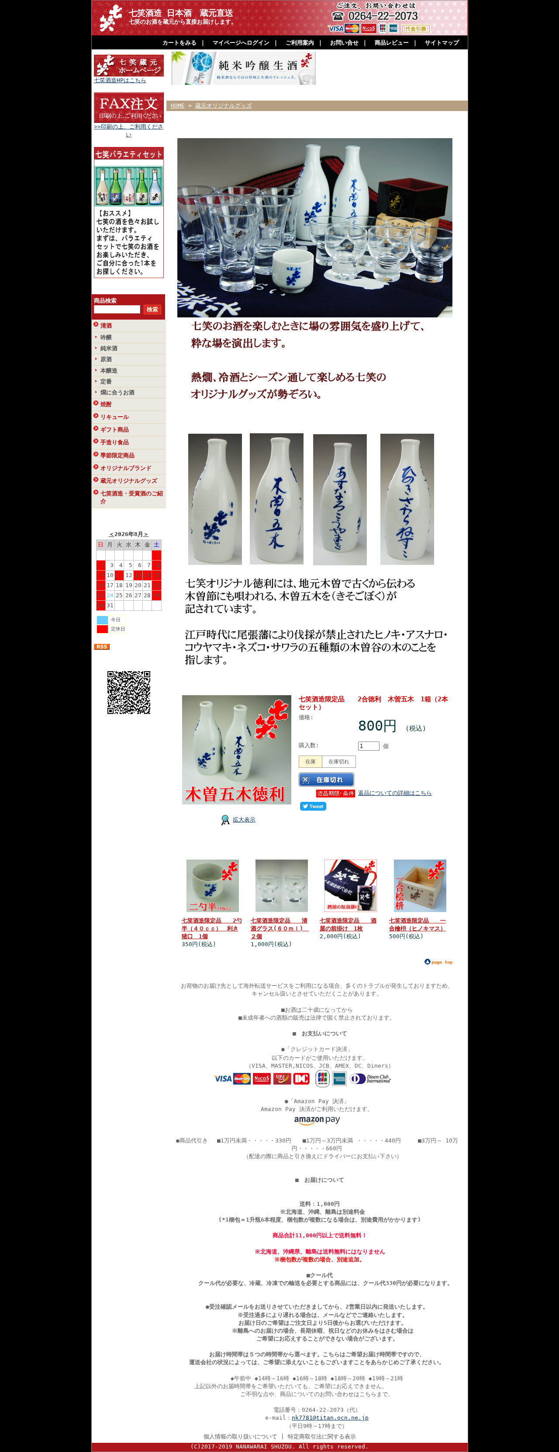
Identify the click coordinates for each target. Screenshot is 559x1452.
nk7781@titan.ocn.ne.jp (330, 1417)
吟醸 (106, 337)
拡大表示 (244, 819)
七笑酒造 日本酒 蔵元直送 (181, 12)
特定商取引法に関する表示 (322, 1436)
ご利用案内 (300, 42)
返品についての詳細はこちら (395, 793)
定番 (106, 381)
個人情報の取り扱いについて (240, 1436)
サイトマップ (442, 42)
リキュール (114, 417)
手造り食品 (114, 442)
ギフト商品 (114, 429)
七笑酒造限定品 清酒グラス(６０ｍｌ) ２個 (280, 928)
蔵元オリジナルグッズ (128, 480)
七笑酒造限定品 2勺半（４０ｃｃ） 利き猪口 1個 (212, 928)
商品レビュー (392, 42)
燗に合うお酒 (117, 392)
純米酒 (108, 348)
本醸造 (108, 370)
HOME (178, 105)
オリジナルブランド (126, 468)
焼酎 (106, 404)
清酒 (106, 325)
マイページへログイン (241, 42)
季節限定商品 (117, 455)
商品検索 (105, 300)
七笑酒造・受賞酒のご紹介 (131, 497)
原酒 (106, 359)
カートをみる (179, 42)
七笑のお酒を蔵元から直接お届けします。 (183, 21)
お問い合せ (344, 42)
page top (441, 962)
